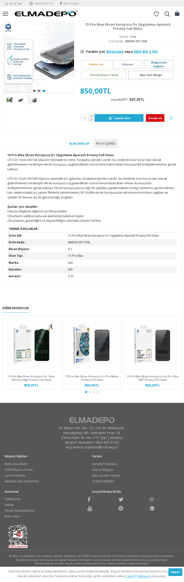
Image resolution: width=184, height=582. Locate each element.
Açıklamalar (79, 143)
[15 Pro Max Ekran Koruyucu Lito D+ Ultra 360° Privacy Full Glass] (152, 344)
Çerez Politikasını (138, 576)
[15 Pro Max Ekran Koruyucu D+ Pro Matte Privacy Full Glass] (92, 344)
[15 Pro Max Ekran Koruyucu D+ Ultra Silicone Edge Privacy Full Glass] (31, 344)
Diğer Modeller (15, 308)
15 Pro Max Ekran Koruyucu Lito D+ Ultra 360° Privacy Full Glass (152, 378)
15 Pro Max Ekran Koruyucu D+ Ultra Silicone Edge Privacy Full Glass (31, 378)
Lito (133, 37)
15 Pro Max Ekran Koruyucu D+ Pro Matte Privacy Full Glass (91, 378)
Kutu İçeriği (105, 143)
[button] (11, 58)
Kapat (175, 572)
